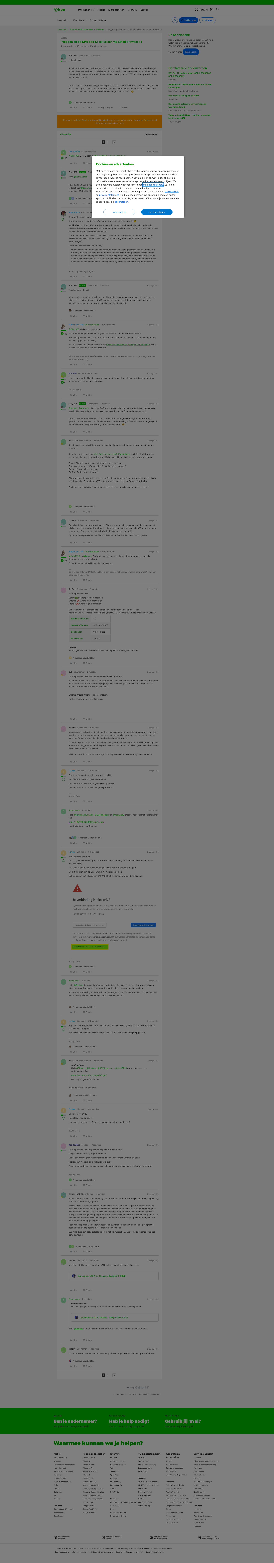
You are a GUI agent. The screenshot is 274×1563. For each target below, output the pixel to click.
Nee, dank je (119, 212)
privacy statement (109, 195)
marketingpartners (153, 184)
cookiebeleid (172, 191)
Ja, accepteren (157, 212)
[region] (138, 187)
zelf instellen (121, 201)
